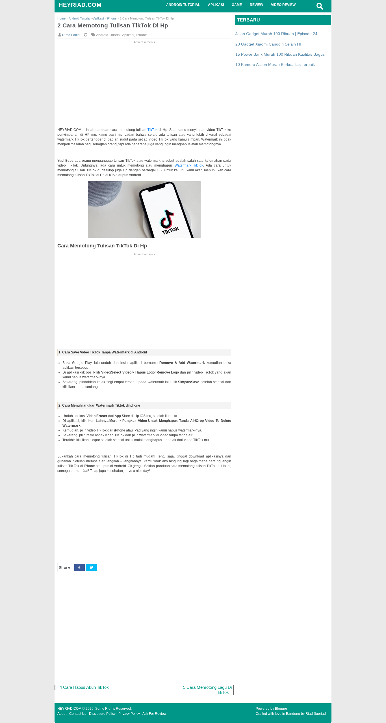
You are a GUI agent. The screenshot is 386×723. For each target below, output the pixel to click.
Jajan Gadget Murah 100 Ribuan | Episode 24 (276, 33)
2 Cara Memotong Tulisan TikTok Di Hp (112, 25)
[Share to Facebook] (79, 567)
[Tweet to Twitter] (91, 567)
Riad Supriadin (317, 714)
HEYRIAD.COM (80, 5)
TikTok (153, 130)
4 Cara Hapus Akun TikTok (84, 687)
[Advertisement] (144, 84)
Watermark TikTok (189, 165)
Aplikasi (128, 35)
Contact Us (77, 714)
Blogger (281, 709)
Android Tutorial (108, 35)
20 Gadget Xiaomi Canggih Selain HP (268, 44)
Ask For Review (154, 714)
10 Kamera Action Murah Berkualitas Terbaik (275, 64)
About (61, 714)
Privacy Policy (129, 714)
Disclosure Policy (102, 714)
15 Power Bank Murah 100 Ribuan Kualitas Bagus (280, 54)
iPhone (141, 35)
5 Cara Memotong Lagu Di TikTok (207, 690)
